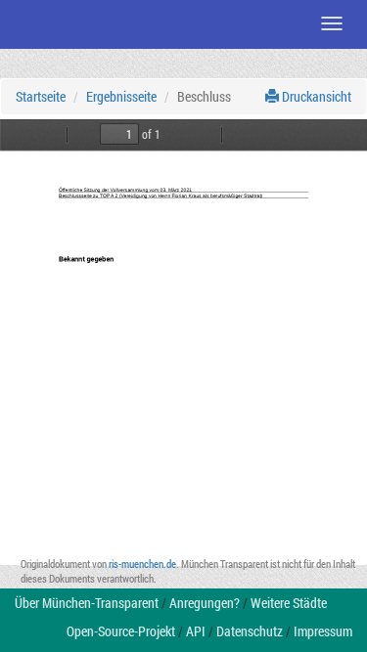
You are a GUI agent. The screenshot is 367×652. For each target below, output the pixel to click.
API (196, 631)
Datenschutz (249, 631)
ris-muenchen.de (142, 563)
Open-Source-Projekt (121, 631)
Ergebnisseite (121, 96)
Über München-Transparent (87, 602)
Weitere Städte (289, 602)
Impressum (323, 631)
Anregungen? (204, 602)
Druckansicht (315, 96)
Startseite (41, 96)
